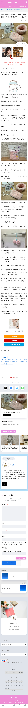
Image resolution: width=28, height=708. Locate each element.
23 (6, 685)
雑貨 (18, 424)
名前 (4, 523)
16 (6, 682)
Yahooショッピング (14, 344)
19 (14, 682)
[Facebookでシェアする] (11, 388)
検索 (19, 706)
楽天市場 (14, 340)
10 (8, 680)
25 (11, 685)
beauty (8, 424)
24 (8, 685)
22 (22, 682)
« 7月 (13, 690)
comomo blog (14, 2)
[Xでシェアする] (5, 388)
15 (22, 680)
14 (19, 680)
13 (16, 680)
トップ (25, 706)
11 (11, 680)
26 (14, 685)
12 (14, 680)
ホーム (3, 706)
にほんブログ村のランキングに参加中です (11, 662)
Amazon (14, 336)
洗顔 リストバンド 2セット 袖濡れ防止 (14, 331)
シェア (14, 706)
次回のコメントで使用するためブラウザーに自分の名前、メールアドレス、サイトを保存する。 (15, 543)
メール (4, 530)
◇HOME (3, 6)
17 (8, 682)
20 (16, 682)
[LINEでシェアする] (22, 388)
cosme (13, 424)
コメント (5, 504)
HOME (14, 698)
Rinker (16, 332)
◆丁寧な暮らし (22, 6)
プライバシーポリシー (13, 700)
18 (11, 682)
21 (19, 682)
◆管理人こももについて (12, 6)
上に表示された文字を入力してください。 (13, 551)
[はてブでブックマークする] (17, 388)
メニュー (8, 706)
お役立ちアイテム (12, 421)
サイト (3, 536)
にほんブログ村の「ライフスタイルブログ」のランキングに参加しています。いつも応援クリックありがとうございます (14, 362)
